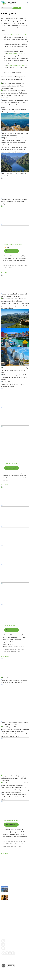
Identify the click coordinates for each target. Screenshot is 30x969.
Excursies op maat (10, 625)
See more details (11, 251)
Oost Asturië (5, 268)
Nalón (21, 265)
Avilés (5, 265)
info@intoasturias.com (11, 943)
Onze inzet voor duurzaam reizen (10, 873)
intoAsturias (12, 2)
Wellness (3, 930)
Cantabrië (16, 646)
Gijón (18, 265)
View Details (5, 272)
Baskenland (10, 646)
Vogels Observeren (6, 922)
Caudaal (9, 265)
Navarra (8, 651)
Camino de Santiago (6, 908)
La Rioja (15, 649)
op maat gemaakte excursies (15, 65)
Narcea (25, 265)
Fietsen (3, 913)
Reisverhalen (12, 886)
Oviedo (10, 268)
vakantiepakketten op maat (18, 34)
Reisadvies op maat (10, 463)
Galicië (7, 649)
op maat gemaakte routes (14, 53)
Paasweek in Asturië (15, 896)
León (19, 649)
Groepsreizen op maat (11, 820)
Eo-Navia (14, 265)
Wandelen (3, 926)
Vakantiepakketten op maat (13, 244)
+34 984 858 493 (9, 940)
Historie (3, 917)
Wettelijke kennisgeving (7, 877)
